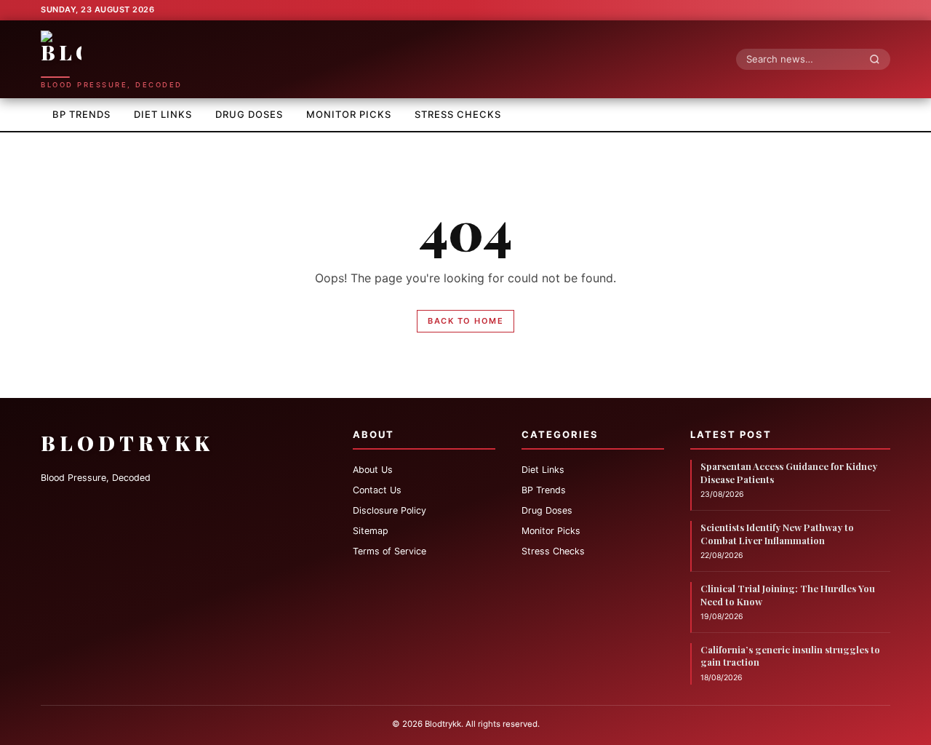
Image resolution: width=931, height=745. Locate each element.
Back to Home (465, 321)
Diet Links (163, 114)
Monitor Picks (348, 114)
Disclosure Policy (389, 510)
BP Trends (81, 114)
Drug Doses (249, 114)
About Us (373, 469)
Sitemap (370, 530)
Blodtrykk (127, 442)
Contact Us (377, 490)
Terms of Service (389, 551)
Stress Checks (458, 114)
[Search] (878, 59)
